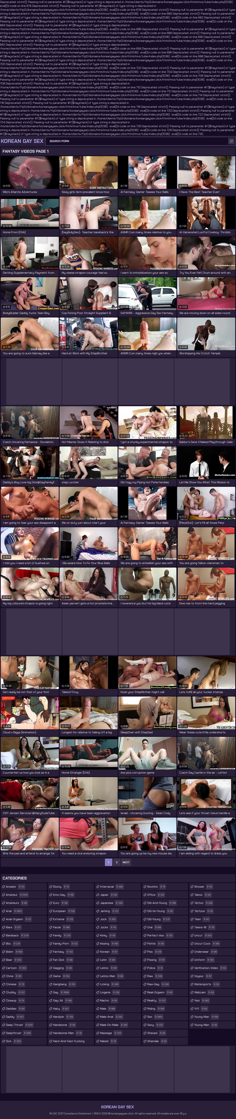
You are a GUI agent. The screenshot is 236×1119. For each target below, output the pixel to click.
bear (13, 960)
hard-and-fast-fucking (68, 1042)
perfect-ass (160, 935)
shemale (156, 1041)
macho (108, 1000)
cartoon (16, 968)
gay (61, 992)
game (61, 976)
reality (156, 1000)
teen (201, 919)
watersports (206, 984)
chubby (15, 992)
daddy (15, 1017)
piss (154, 952)
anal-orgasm (18, 919)
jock (108, 919)
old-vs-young (160, 911)
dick (13, 1041)
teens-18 (204, 927)
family (61, 935)
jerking (109, 911)
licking (109, 984)
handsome (64, 1025)
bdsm (14, 952)
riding (155, 1009)
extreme (63, 919)
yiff (200, 1009)
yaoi (201, 1000)
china (13, 976)
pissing (156, 960)
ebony (61, 887)
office (155, 895)
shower (203, 887)
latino (108, 968)
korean (108, 952)
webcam (204, 992)
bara (13, 927)
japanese (111, 903)
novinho (156, 887)
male (107, 1009)
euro (60, 903)
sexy (155, 1025)
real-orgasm (159, 992)
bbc (13, 943)
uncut (203, 935)
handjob (63, 1017)
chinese (15, 984)
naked (108, 1041)
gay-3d (62, 1000)
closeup (15, 1000)
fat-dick (62, 960)
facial (61, 927)
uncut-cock (206, 943)
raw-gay (158, 984)
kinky (107, 935)
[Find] (231, 141)
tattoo (203, 903)
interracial (111, 887)
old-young (158, 919)
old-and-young (161, 903)
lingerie (109, 992)
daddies (15, 1009)
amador (15, 887)
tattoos (203, 911)
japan (108, 895)
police (154, 968)
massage (110, 1033)
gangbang (64, 984)
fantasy (63, 952)
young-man (206, 1017)
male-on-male (113, 1025)
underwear (205, 952)
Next (126, 862)
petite (155, 943)
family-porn (65, 943)
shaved (156, 1033)
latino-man (111, 976)
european (64, 911)
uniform (204, 960)
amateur (17, 895)
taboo (202, 895)
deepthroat (18, 1033)
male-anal (111, 1017)
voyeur (202, 976)
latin (107, 960)
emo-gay (63, 895)
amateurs (16, 903)
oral (154, 927)
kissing (109, 943)
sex (154, 1017)
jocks (108, 927)
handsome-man (67, 1033)
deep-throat (19, 1025)
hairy (61, 1009)
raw (154, 976)
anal (14, 911)
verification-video (210, 968)
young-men (205, 1025)
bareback (17, 935)
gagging (62, 968)
